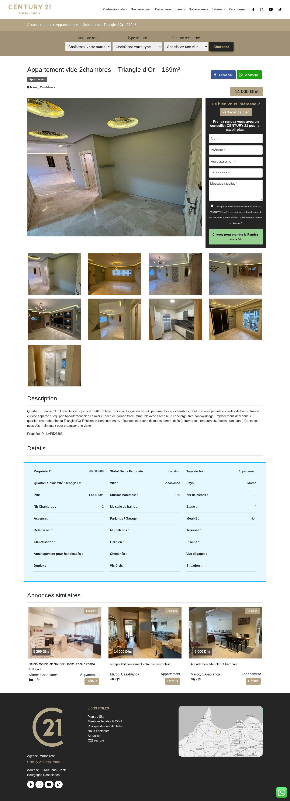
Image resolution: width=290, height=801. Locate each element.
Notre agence (198, 9)
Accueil (33, 25)
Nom (216, 138)
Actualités (94, 735)
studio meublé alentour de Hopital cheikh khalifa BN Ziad (62, 666)
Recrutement (238, 9)
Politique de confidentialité (105, 726)
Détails (92, 681)
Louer (47, 25)
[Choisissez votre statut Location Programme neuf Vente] (88, 46)
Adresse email (223, 161)
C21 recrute (96, 740)
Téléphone (220, 173)
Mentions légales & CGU (105, 721)
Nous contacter (98, 731)
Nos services (140, 9)
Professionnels (114, 9)
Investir (180, 9)
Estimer (217, 9)
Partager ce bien (235, 112)
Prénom (218, 150)
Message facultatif (223, 183)
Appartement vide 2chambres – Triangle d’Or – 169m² (96, 25)
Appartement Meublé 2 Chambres (214, 664)
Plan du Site (96, 716)
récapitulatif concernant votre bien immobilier (141, 664)
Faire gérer (163, 9)
